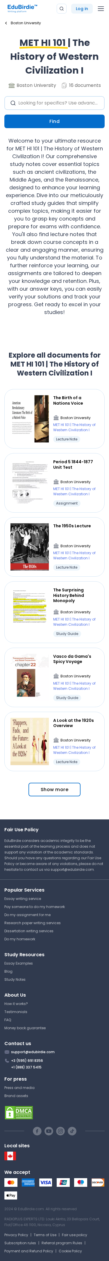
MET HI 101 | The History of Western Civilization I (74, 427)
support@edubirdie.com (72, 869)
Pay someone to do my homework (34, 906)
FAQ (7, 1019)
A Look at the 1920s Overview (73, 723)
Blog (8, 971)
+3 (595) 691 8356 (27, 1060)
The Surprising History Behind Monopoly (68, 595)
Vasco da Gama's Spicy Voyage (72, 659)
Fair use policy (74, 1234)
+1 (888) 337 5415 (26, 1067)
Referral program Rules (62, 1243)
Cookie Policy (70, 1251)
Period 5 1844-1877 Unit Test (73, 464)
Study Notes (15, 979)
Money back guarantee (25, 1027)
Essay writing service (22, 898)
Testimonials (15, 1011)
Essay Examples (18, 963)
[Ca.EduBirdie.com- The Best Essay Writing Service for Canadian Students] (10, 1159)
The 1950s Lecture (72, 525)
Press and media (19, 1087)
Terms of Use (45, 1234)
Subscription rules (20, 1243)
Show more (55, 789)
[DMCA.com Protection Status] (54, 1112)
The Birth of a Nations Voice (68, 400)
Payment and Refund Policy (28, 1251)
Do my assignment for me (27, 914)
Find (54, 121)
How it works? (16, 1003)
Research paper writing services (32, 922)
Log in (82, 9)
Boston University (75, 417)
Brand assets (16, 1095)
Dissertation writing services (28, 931)
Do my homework (19, 939)
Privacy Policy (16, 1234)
